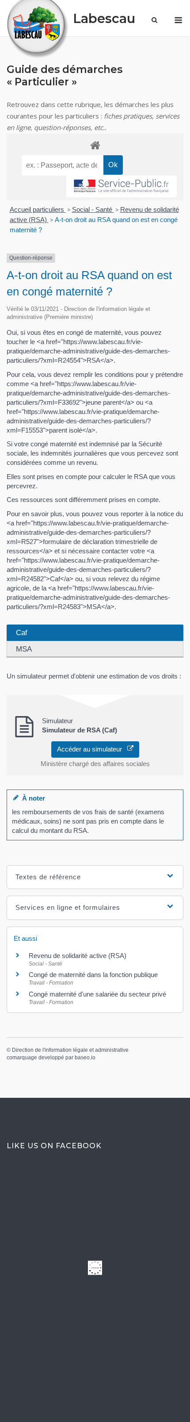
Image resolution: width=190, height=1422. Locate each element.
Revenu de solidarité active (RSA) (77, 955)
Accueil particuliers (38, 209)
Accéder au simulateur (92, 749)
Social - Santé (93, 209)
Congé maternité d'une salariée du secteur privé (97, 994)
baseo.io (85, 1057)
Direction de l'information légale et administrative (70, 1050)
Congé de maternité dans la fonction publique (93, 974)
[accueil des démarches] (95, 145)
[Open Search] (154, 21)
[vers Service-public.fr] (121, 186)
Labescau (104, 18)
